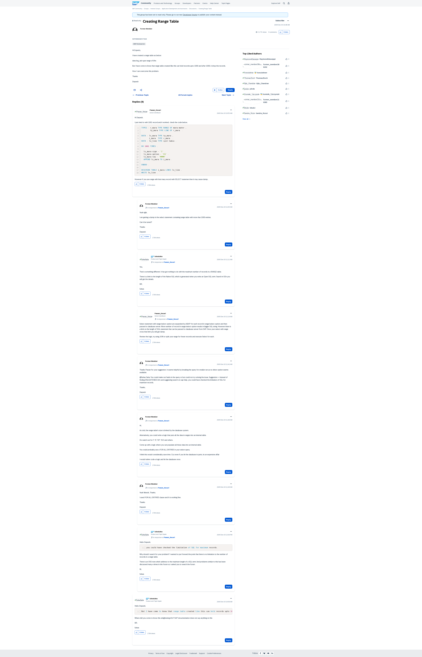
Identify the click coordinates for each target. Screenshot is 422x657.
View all (245, 119)
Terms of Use (160, 653)
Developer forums (190, 15)
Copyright (169, 653)
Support (202, 653)
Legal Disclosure (181, 653)
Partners (197, 3)
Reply (228, 192)
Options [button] (287, 20)
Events (205, 3)
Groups (177, 3)
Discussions (192, 8)
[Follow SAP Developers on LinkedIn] (272, 653)
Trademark (193, 653)
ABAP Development (139, 44)
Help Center (214, 3)
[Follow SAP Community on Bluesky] (264, 653)
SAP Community (137, 8)
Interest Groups (155, 8)
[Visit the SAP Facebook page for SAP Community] (260, 653)
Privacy (150, 653)
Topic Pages (225, 3)
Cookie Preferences (214, 653)
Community (146, 3)
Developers (187, 3)
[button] (280, 32)
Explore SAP (275, 3)
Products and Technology (163, 3)
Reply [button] (230, 90)
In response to (158, 208)
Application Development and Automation (174, 8)
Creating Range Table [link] (205, 8)
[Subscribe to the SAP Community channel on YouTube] (268, 653)
